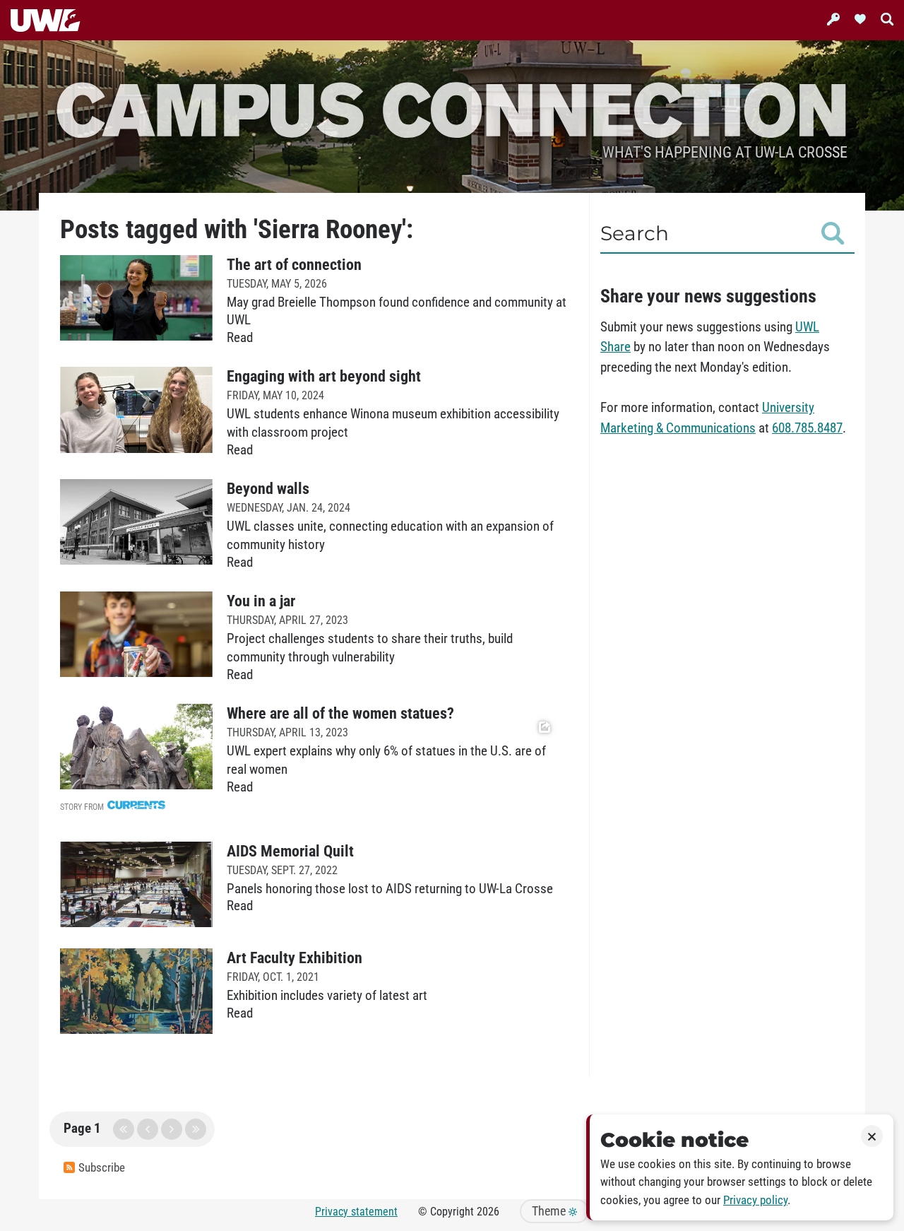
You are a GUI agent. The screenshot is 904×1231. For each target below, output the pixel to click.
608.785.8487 (807, 428)
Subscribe (101, 1167)
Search (634, 233)
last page (195, 1129)
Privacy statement (356, 1211)
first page (123, 1129)
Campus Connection (452, 108)
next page (171, 1129)
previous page (147, 1129)
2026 (488, 1211)
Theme (550, 1211)
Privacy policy (755, 1200)
